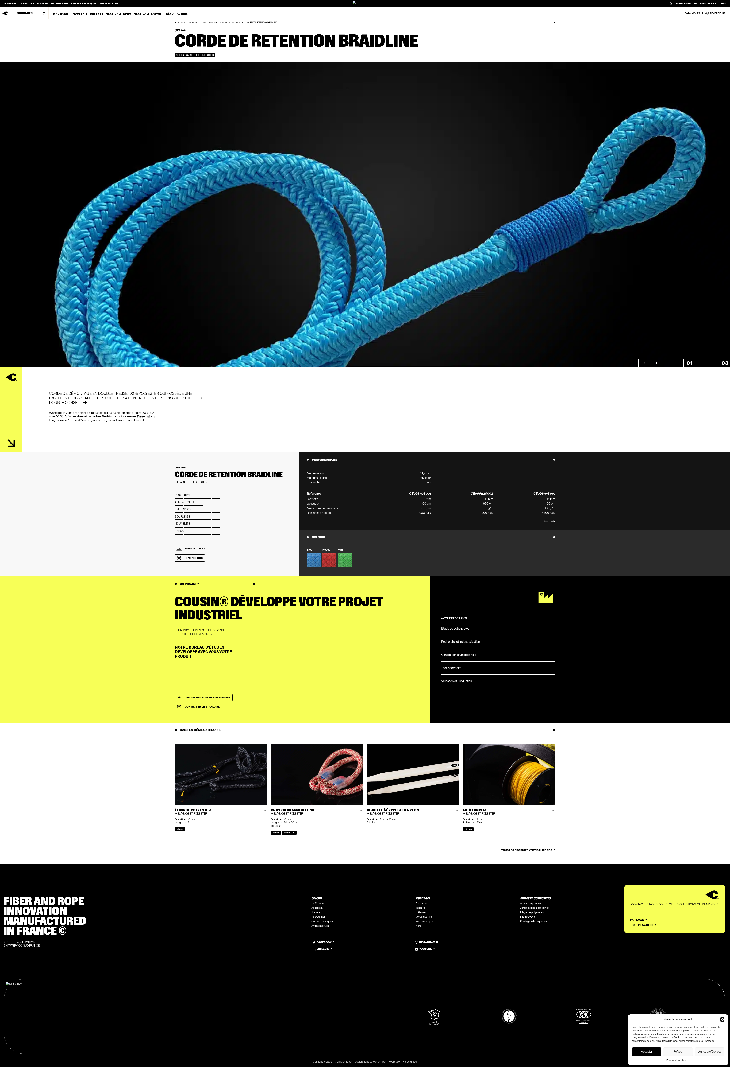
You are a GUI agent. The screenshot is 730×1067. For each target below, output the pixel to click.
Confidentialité (343, 1061)
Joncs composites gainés (534, 907)
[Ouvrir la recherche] (671, 3)
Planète (315, 912)
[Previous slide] (546, 521)
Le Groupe (317, 903)
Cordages (194, 22)
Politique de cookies (676, 1060)
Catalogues (692, 13)
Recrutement (318, 916)
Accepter (646, 1051)
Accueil (181, 22)
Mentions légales (322, 1061)
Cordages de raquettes (533, 921)
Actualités (317, 907)
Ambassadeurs (320, 925)
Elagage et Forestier (232, 22)
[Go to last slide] (645, 363)
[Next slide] (655, 363)
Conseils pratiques (322, 921)
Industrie (421, 907)
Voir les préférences (709, 1051)
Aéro (418, 925)
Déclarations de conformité (370, 1061)
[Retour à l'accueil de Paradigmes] (365, 3)
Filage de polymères (532, 912)
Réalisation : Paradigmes (403, 1061)
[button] (722, 1019)
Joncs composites (530, 903)
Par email (637, 919)
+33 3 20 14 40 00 (641, 925)
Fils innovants (528, 916)
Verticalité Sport (425, 921)
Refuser (678, 1051)
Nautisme (421, 903)
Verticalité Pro (210, 22)
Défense (421, 912)
